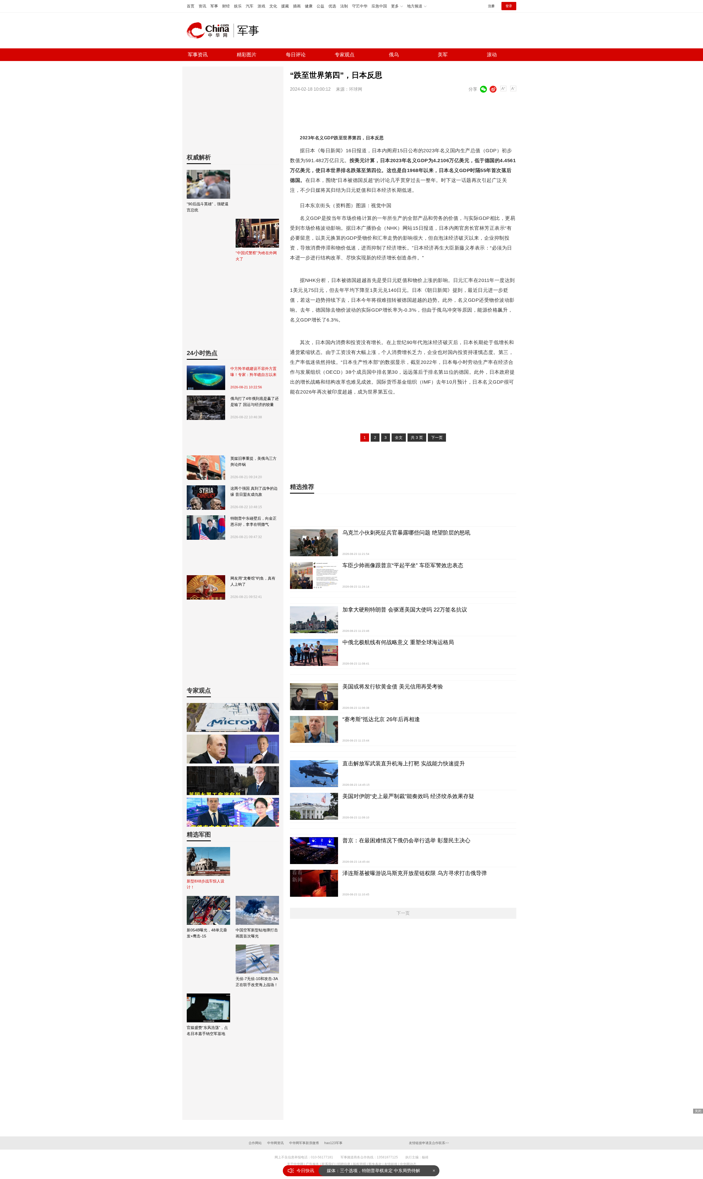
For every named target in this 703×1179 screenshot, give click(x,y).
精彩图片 (246, 54)
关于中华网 (295, 1164)
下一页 (437, 437)
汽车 (249, 6)
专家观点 (345, 54)
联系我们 (328, 1164)
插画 (297, 6)
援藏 (285, 6)
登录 (509, 6)
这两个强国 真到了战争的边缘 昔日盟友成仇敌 (254, 491)
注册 (491, 6)
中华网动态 (408, 1164)
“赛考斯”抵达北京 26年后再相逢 (381, 719)
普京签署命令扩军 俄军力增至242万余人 (366, 1170)
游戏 (261, 6)
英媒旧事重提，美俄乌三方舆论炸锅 (253, 461)
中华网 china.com (210, 30)
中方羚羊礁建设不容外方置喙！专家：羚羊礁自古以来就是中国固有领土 (253, 372)
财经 (226, 6)
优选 (332, 6)
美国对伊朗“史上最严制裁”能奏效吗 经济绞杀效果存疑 (408, 796)
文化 (273, 6)
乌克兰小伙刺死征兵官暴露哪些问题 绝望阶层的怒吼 (406, 533)
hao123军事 (333, 1143)
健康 (309, 6)
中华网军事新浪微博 (304, 1143)
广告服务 (312, 1164)
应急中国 (379, 6)
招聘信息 (343, 1164)
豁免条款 (375, 1164)
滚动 (492, 54)
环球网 (355, 89)
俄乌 (394, 54)
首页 (190, 6)
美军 (443, 54)
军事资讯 (198, 54)
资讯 (202, 6)
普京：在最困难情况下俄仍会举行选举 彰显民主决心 (406, 840)
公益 (320, 6)
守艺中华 (359, 6)
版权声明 (359, 1164)
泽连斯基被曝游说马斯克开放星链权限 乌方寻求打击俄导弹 (414, 873)
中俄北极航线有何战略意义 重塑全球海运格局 (398, 642)
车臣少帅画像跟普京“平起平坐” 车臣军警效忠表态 (402, 565)
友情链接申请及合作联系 (429, 1143)
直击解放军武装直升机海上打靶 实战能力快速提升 (403, 763)
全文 (399, 437)
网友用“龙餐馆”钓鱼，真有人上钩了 (252, 581)
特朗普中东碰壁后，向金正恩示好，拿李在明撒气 (253, 521)
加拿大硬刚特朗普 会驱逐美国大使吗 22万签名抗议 (404, 610)
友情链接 (390, 1164)
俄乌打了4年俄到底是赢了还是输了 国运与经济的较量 (254, 401)
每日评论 (296, 54)
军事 (214, 6)
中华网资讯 (275, 1143)
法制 (344, 6)
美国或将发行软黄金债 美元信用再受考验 (392, 686)
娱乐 (238, 6)
